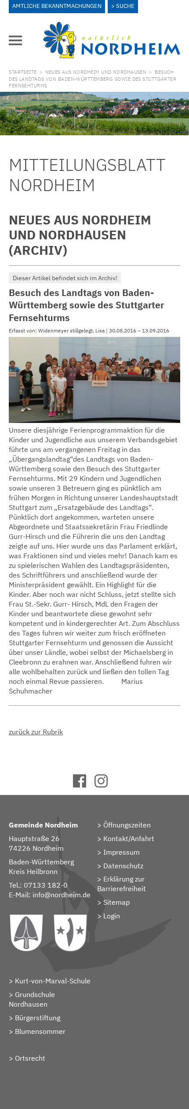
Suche (125, 6)
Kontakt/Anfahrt (128, 838)
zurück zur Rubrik (36, 731)
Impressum (121, 852)
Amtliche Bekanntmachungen (57, 6)
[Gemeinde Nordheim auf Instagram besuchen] (105, 784)
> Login (108, 915)
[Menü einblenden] (15, 40)
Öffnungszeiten (127, 824)
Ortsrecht (30, 1058)
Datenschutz (123, 865)
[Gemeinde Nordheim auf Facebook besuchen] (83, 784)
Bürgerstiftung (37, 1017)
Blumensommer (40, 1031)
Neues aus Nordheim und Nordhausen (96, 72)
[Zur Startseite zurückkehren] (111, 26)
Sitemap (116, 902)
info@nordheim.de (62, 894)
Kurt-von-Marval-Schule (53, 980)
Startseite (22, 72)
